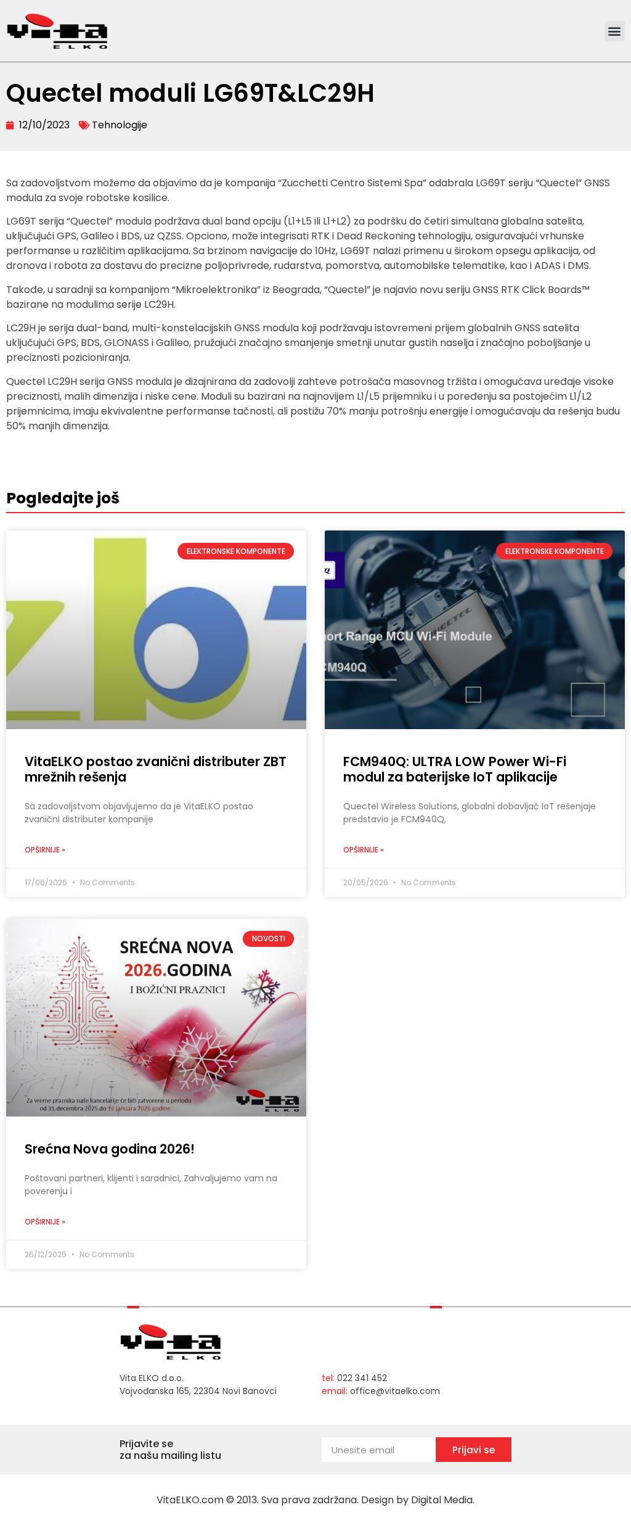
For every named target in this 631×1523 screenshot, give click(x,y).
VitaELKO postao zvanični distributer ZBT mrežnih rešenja (156, 769)
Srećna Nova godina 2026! (110, 1149)
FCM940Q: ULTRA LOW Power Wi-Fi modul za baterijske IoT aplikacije (454, 769)
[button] (615, 31)
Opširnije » (45, 849)
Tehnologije (119, 125)
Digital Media (442, 1500)
